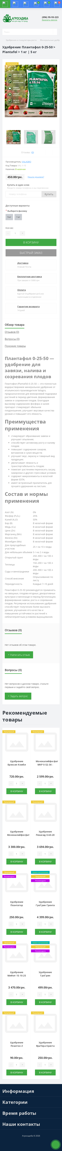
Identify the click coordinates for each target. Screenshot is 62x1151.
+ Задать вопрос (18, 696)
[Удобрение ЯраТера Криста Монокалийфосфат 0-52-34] (45, 1024)
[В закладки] (28, 732)
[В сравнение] (28, 807)
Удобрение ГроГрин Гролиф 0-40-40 (45, 975)
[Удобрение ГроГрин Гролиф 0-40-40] (45, 953)
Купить (49, 194)
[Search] (55, 32)
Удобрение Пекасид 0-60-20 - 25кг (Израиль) (45, 835)
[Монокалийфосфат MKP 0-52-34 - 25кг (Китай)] (45, 742)
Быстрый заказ (31, 253)
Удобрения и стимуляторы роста (21, 40)
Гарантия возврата (28, 306)
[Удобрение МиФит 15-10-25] (16, 953)
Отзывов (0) (12, 332)
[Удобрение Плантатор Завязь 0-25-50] (16, 883)
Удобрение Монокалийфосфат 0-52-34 (18, 835)
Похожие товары (15, 346)
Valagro (26, 161)
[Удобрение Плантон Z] (16, 1024)
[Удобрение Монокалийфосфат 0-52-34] (16, 813)
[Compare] (56, 152)
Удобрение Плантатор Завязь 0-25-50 (16, 905)
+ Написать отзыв (19, 655)
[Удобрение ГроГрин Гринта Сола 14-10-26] (45, 883)
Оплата (21, 289)
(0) (32, 152)
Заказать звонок (49, 19)
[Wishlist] (48, 152)
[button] (26, 4)
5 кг (9, 217)
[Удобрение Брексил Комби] (16, 742)
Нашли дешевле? (36, 177)
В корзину (31, 242)
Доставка (22, 263)
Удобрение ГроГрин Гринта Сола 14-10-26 (45, 905)
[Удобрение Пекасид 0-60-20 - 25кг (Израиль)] (45, 813)
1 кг (18, 217)
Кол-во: (10, 227)
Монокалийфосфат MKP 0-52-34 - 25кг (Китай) (47, 764)
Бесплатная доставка (29, 276)
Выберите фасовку (16, 211)
